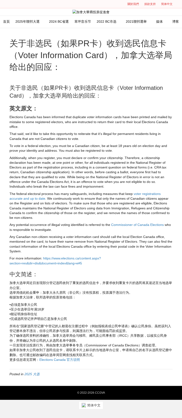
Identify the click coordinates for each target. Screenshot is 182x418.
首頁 (6, 21)
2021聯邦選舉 (136, 21)
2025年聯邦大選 (27, 21)
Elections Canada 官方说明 (59, 360)
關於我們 (133, 4)
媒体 (159, 21)
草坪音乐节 (82, 21)
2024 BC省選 (59, 21)
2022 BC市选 (106, 21)
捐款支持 (150, 4)
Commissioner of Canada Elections (137, 225)
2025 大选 (32, 374)
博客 (175, 21)
